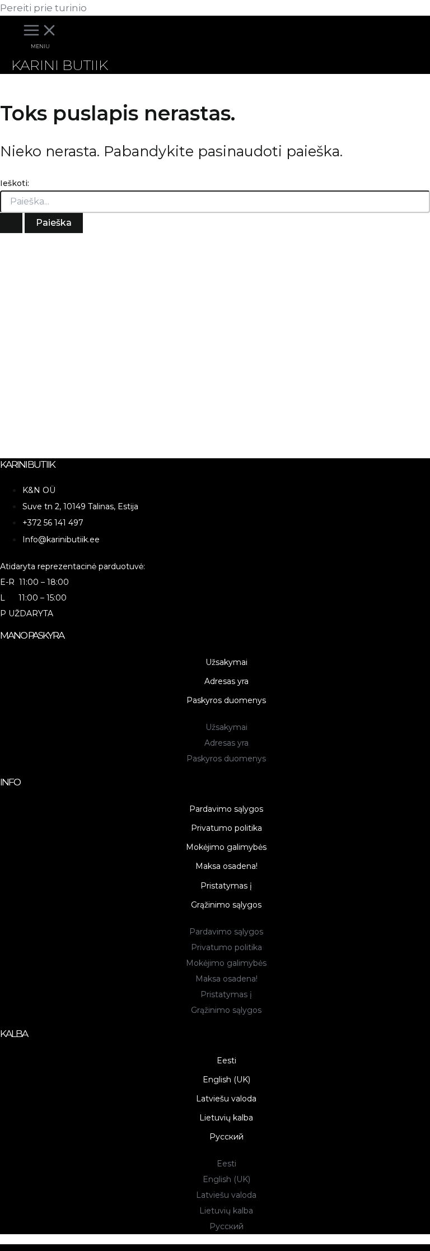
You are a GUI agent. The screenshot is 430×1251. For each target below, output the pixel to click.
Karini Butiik (59, 65)
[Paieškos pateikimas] (11, 223)
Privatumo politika (226, 828)
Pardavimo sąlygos (226, 809)
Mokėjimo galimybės (226, 847)
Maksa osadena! (226, 866)
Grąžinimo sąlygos (226, 905)
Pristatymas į (226, 886)
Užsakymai (226, 662)
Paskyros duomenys (226, 700)
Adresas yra (226, 681)
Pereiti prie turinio (43, 7)
